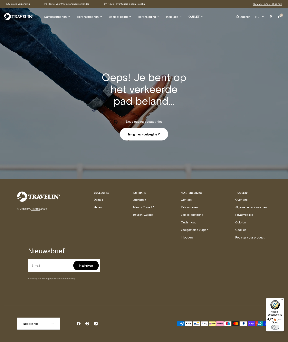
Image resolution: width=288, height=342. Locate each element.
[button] (243, 16)
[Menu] (281, 300)
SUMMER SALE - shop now (267, 3)
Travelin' (35, 208)
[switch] (275, 327)
